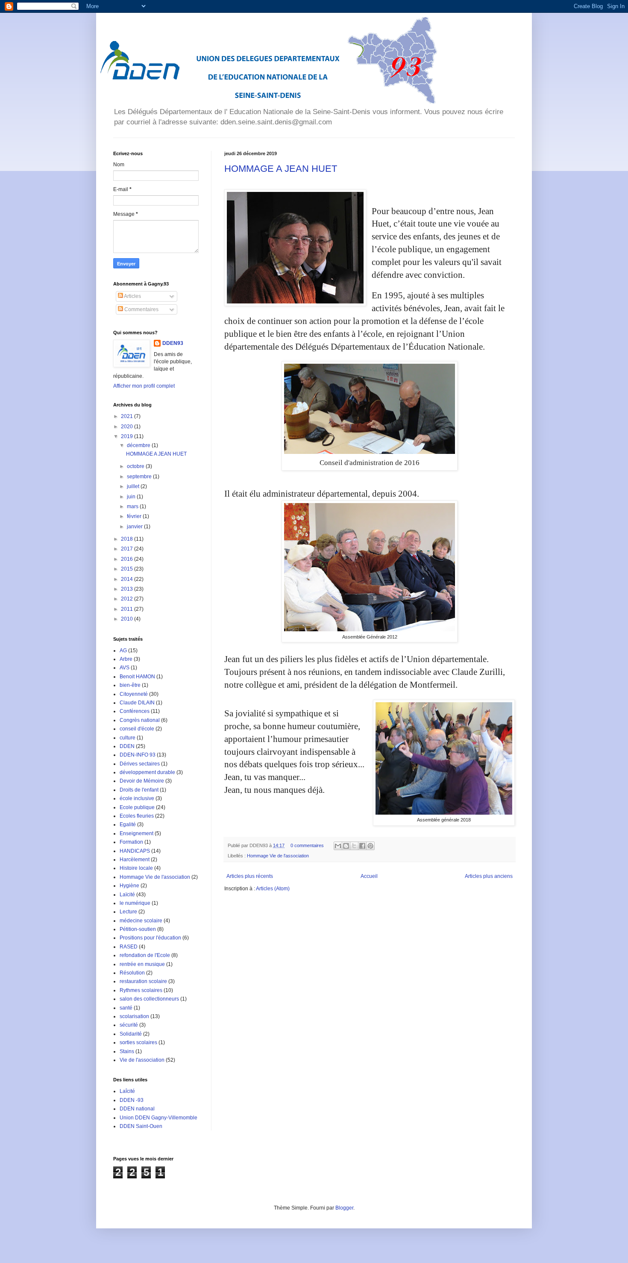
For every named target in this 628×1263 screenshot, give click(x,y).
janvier (135, 527)
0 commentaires (307, 845)
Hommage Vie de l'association (278, 855)
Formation (131, 842)
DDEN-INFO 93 (138, 755)
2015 (127, 569)
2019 (127, 436)
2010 (127, 619)
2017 (127, 549)
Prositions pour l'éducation (150, 938)
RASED (129, 947)
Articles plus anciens (489, 876)
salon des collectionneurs (149, 999)
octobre (136, 466)
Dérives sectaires (140, 764)
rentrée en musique (142, 964)
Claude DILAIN (137, 703)
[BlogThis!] (346, 846)
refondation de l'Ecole (145, 955)
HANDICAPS (135, 851)
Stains (127, 1051)
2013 (127, 589)
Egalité (128, 824)
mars (133, 506)
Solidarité (131, 1034)
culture (127, 738)
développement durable (147, 772)
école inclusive (137, 798)
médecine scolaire (141, 921)
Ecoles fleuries (137, 816)
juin (132, 497)
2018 (127, 539)
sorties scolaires (138, 1042)
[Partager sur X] (354, 846)
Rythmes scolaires (141, 990)
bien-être (130, 685)
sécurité (129, 1025)
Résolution (132, 973)
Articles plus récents (249, 876)
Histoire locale (136, 868)
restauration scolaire (143, 981)
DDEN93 (172, 343)
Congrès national (140, 720)
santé (126, 1008)
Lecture (128, 912)
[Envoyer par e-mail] (338, 846)
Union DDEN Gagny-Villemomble (158, 1118)
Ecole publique (137, 807)
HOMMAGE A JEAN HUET (280, 168)
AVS (124, 668)
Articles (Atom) (273, 889)
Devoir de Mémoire (142, 781)
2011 (127, 609)
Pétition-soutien (138, 929)
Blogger (344, 1208)
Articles (132, 296)
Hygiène (129, 886)
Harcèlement (135, 860)
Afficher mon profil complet (144, 386)
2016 (127, 559)
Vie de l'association (142, 1060)
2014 (127, 579)
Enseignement (136, 833)
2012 (127, 599)
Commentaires (140, 309)
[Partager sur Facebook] (362, 846)
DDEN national (137, 1109)
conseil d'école (137, 729)
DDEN (127, 746)
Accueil (369, 876)
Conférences (135, 711)
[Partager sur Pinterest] (370, 846)
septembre (140, 477)
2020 (127, 427)
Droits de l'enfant (139, 790)
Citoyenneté (134, 694)
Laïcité (127, 895)
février (135, 516)
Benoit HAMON (137, 677)
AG (123, 651)
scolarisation (134, 1016)
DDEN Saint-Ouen (141, 1126)
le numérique (135, 903)
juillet (134, 486)
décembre (139, 445)
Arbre (126, 659)
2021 (127, 416)
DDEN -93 (132, 1100)
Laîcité (127, 1091)
